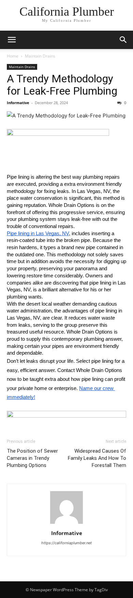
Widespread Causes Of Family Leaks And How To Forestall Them (97, 458)
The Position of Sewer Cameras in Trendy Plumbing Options (32, 458)
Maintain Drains (40, 56)
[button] (12, 40)
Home (12, 56)
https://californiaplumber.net (66, 542)
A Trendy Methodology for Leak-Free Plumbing (62, 84)
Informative (18, 102)
